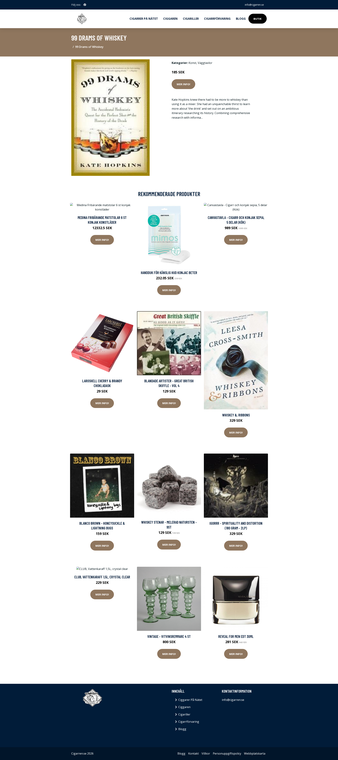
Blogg (241, 19)
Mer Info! (183, 84)
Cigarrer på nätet (144, 19)
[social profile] (84, 4)
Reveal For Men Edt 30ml (236, 636)
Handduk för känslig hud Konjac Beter (169, 272)
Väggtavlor (205, 63)
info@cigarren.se (254, 4)
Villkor (206, 753)
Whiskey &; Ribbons (236, 415)
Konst (192, 63)
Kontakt (193, 753)
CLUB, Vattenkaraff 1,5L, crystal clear (102, 577)
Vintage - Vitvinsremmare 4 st (169, 636)
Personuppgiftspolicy (227, 753)
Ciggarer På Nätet (190, 700)
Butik (258, 18)
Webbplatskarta (254, 753)
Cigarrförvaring (217, 19)
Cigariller (191, 19)
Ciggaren (170, 19)
